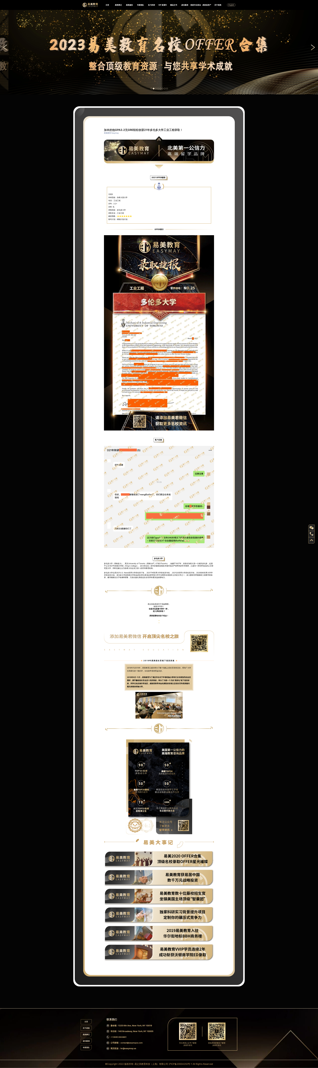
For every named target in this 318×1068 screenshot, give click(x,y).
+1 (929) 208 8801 (118, 1037)
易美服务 (129, 5)
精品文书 (173, 5)
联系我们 (110, 61)
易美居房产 (206, 5)
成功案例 (184, 5)
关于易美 (217, 5)
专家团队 (140, 5)
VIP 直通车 (162, 5)
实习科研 (151, 5)
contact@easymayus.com (131, 1043)
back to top (311, 540)
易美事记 (118, 5)
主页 (107, 5)
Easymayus (90, 5)
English (231, 5)
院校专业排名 (196, 5)
